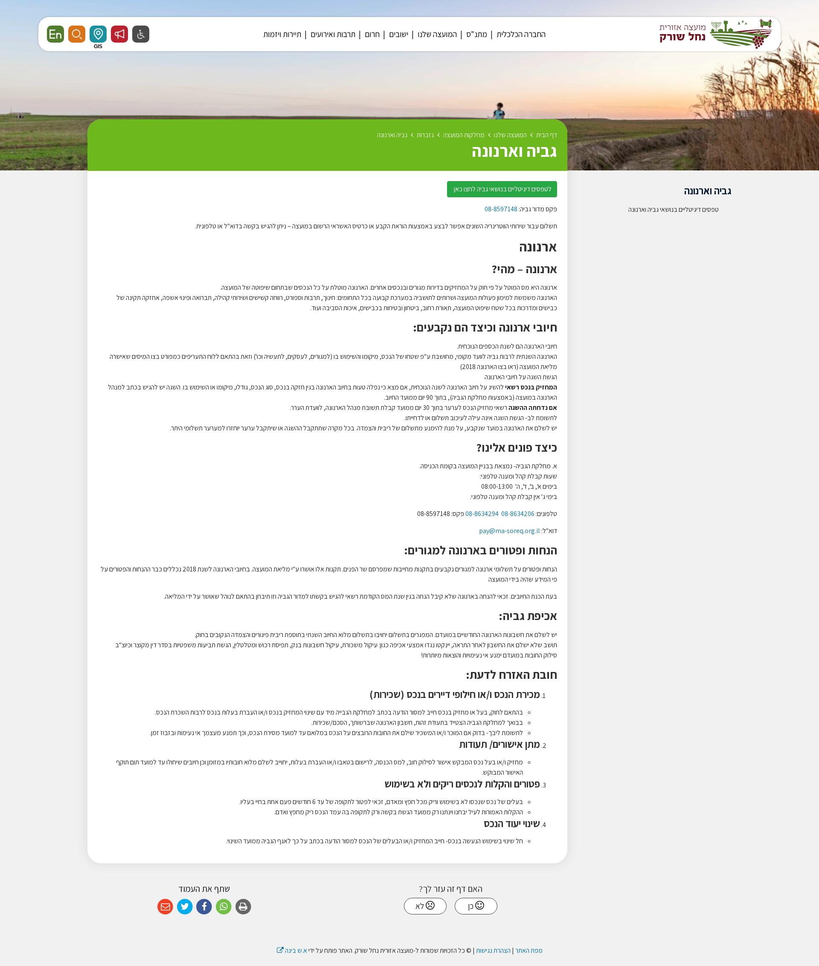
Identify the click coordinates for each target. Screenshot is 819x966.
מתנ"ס (476, 34)
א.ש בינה (292, 950)
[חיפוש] (76, 34)
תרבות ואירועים (332, 34)
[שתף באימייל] (165, 907)
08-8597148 (501, 209)
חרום (371, 34)
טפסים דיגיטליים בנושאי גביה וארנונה (673, 209)
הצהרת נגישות (493, 950)
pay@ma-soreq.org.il (509, 530)
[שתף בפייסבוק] (204, 907)
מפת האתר (529, 950)
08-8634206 (517, 513)
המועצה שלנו (436, 34)
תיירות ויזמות (282, 34)
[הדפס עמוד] (243, 907)
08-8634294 (482, 513)
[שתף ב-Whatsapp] (224, 907)
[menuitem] (517, 34)
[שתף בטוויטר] (185, 907)
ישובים (397, 34)
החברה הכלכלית (520, 34)
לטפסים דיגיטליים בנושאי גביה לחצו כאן (502, 189)
